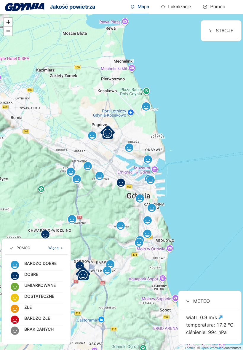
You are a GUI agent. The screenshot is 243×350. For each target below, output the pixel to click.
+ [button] (8, 22)
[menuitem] (214, 7)
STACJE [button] (225, 31)
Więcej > (55, 248)
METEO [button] (201, 301)
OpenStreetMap (212, 347)
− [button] (8, 31)
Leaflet (190, 347)
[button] (36, 248)
